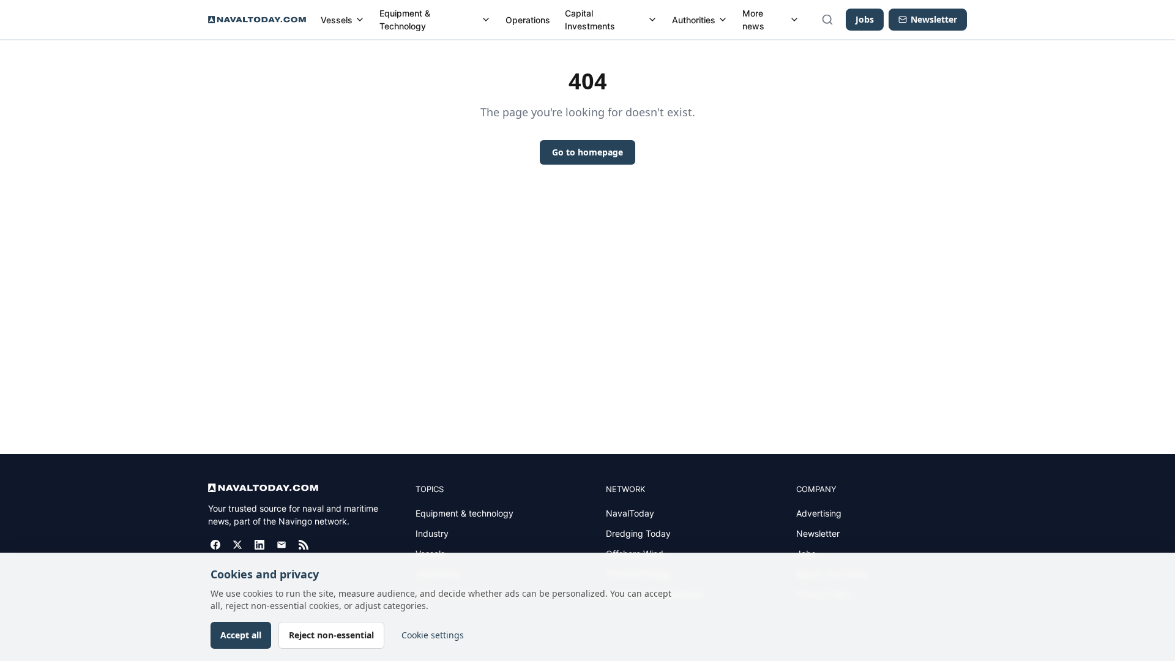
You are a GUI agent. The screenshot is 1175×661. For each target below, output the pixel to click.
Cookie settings (432, 635)
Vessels (336, 20)
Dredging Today (638, 533)
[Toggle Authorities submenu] (723, 19)
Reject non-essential (331, 635)
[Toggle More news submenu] (794, 19)
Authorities (693, 20)
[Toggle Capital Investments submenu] (652, 19)
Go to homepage (587, 152)
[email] (281, 544)
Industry (432, 533)
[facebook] (215, 544)
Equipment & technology (464, 513)
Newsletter (818, 533)
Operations (527, 20)
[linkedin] (259, 544)
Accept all (240, 635)
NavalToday (630, 513)
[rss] (303, 544)
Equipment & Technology (404, 19)
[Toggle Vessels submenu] (360, 19)
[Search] (827, 20)
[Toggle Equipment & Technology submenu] (486, 19)
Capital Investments (590, 19)
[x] (237, 544)
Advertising (818, 513)
